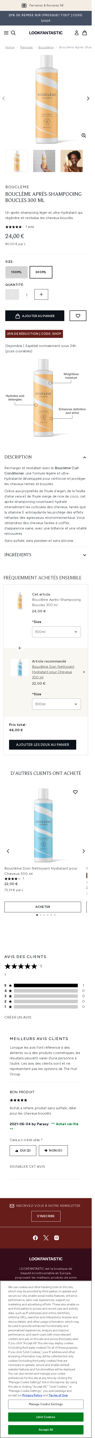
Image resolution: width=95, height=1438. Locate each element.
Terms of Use (58, 1395)
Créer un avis (18, 1017)
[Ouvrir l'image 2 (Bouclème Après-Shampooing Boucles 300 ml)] (44, 161)
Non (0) (55, 1150)
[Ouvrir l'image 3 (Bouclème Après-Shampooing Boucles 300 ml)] (72, 161)
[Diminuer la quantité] (12, 294)
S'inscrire (46, 1216)
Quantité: (14, 285)
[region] (46, 1359)
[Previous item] (7, 851)
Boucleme (17, 186)
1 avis (29, 227)
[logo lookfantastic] (46, 32)
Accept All (46, 1429)
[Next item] (83, 851)
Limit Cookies (45, 1417)
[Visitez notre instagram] (56, 1237)
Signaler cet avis (27, 1166)
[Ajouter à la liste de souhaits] (78, 315)
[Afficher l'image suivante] (88, 98)
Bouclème (45, 47)
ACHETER (42, 907)
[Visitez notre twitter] (46, 1237)
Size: (9, 262)
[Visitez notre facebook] (35, 1237)
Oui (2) (25, 1150)
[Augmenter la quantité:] (41, 294)
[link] (76, 32)
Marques (26, 47)
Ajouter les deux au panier (42, 745)
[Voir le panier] (84, 32)
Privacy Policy (32, 1395)
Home (9, 47)
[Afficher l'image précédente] (3, 98)
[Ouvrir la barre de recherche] (13, 32)
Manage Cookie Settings (46, 1404)
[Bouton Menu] (5, 32)
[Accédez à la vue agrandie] (83, 135)
